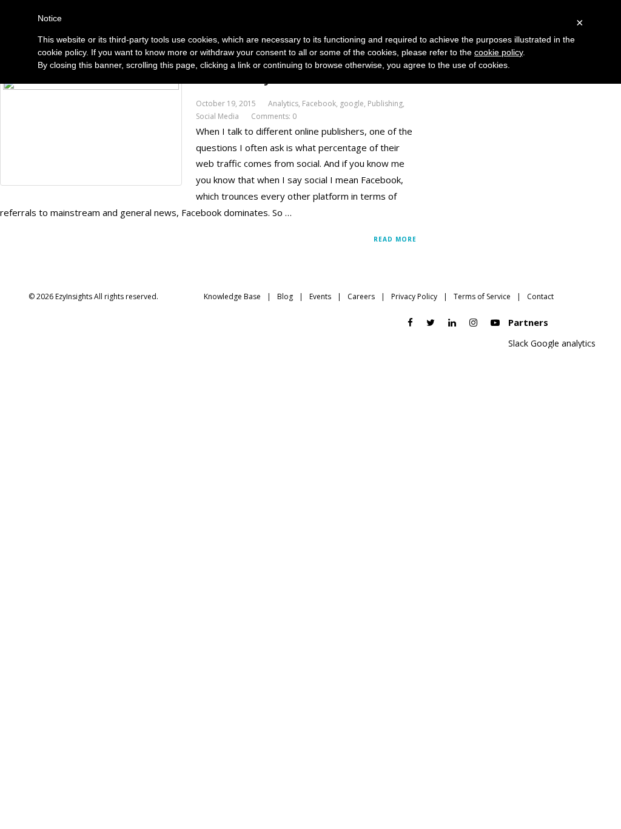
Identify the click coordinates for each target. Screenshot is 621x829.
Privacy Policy (414, 296)
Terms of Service (482, 296)
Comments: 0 (274, 116)
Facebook (319, 103)
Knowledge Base (232, 296)
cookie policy (498, 52)
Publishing (385, 103)
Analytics (283, 103)
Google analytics (563, 343)
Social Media (217, 116)
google (352, 103)
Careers (361, 296)
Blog (285, 296)
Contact (540, 296)
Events (320, 296)
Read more (395, 239)
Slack (518, 343)
